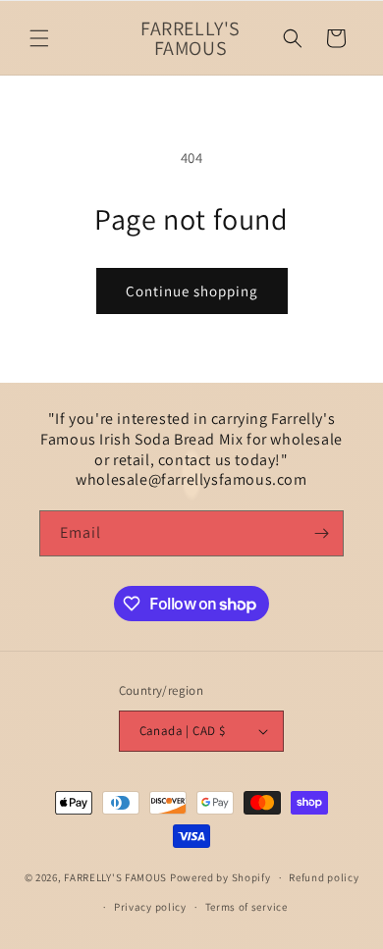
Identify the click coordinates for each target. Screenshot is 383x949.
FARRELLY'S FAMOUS (117, 877)
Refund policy (323, 877)
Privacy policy (150, 907)
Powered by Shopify (220, 877)
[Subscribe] (321, 533)
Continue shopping (192, 291)
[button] (39, 38)
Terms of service (246, 907)
